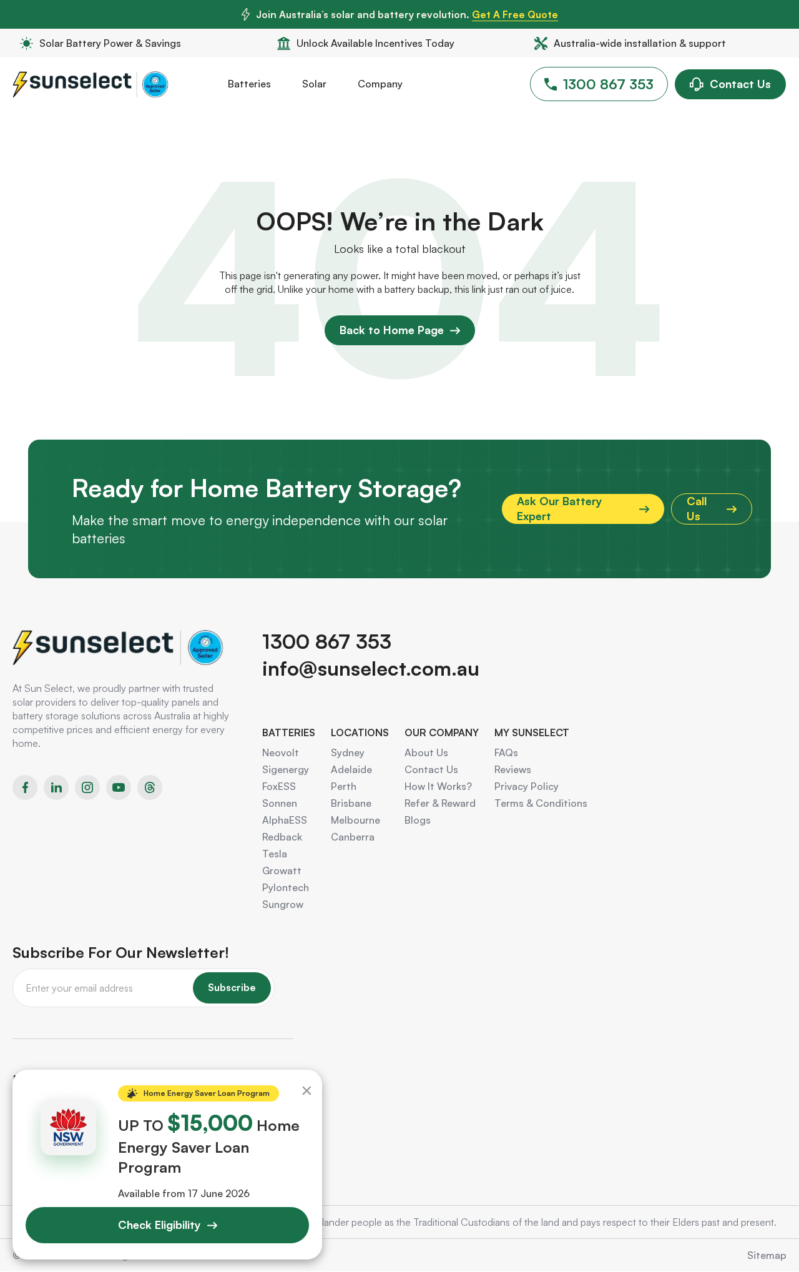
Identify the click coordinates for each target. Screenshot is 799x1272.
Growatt (281, 870)
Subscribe (232, 987)
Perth (343, 786)
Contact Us (740, 84)
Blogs (417, 820)
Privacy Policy (526, 786)
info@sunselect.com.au (370, 668)
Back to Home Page (392, 330)
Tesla (274, 853)
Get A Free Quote (515, 14)
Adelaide (351, 769)
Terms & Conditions (540, 803)
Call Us (697, 508)
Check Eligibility (159, 1224)
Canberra (353, 837)
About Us (426, 752)
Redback (282, 837)
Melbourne (355, 820)
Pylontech (285, 887)
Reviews (512, 769)
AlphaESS (284, 820)
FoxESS (279, 786)
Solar (314, 83)
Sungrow (282, 904)
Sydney (348, 752)
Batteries (249, 83)
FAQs (506, 752)
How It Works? (438, 786)
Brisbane (351, 803)
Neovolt (280, 752)
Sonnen (279, 803)
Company (380, 83)
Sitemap (767, 1255)
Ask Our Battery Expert (559, 508)
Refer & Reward (440, 803)
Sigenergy (285, 769)
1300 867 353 (608, 84)
